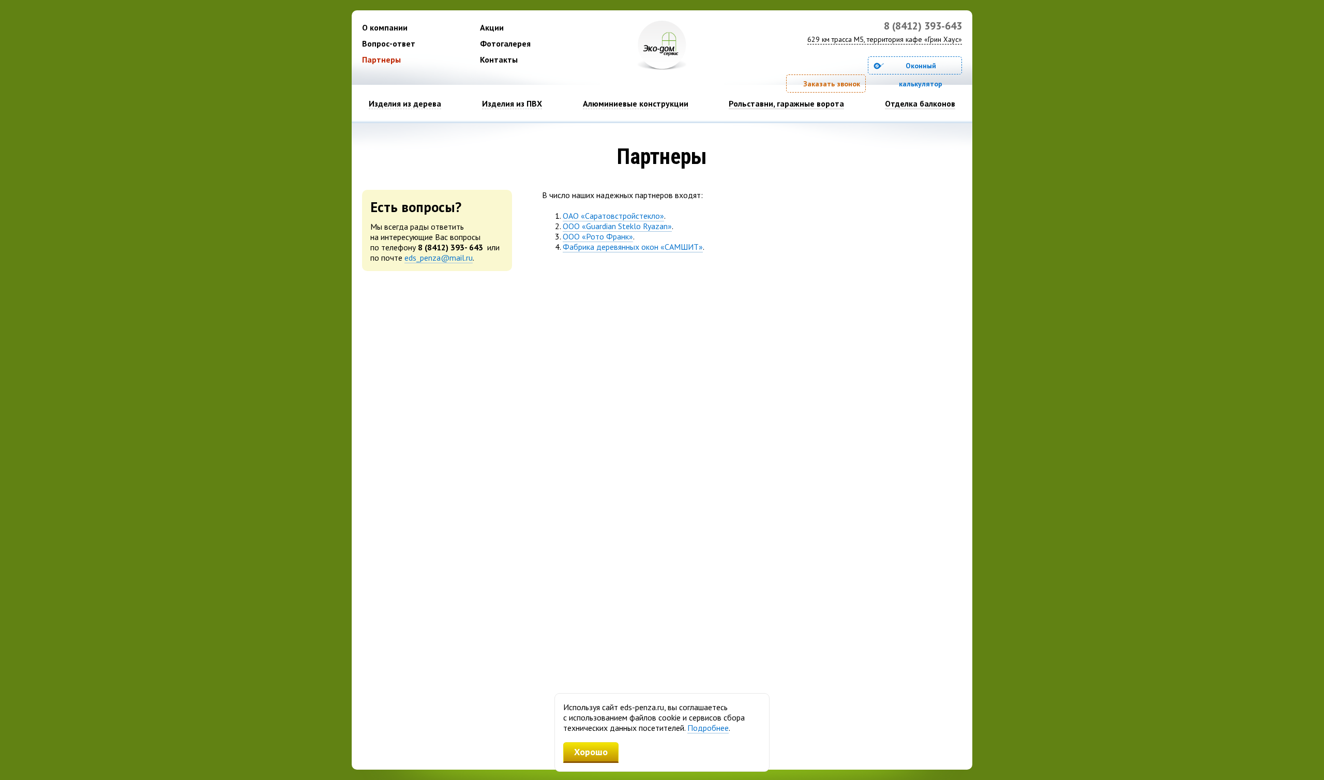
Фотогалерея (505, 43)
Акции (492, 27)
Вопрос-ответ (388, 43)
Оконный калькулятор (920, 67)
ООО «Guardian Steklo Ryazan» (617, 226)
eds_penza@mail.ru (438, 257)
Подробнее (708, 728)
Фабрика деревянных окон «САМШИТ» (633, 247)
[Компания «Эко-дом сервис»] (662, 45)
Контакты (499, 59)
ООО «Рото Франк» (598, 236)
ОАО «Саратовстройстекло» (613, 216)
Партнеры (381, 59)
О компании (385, 27)
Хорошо (591, 752)
